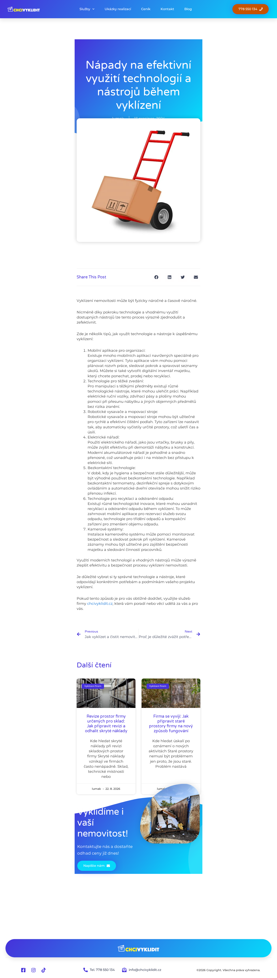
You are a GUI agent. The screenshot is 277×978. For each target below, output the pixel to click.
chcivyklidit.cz (100, 603)
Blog (188, 9)
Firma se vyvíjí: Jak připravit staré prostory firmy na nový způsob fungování (171, 723)
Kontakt (167, 9)
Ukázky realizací (118, 9)
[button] (156, 277)
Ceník (145, 9)
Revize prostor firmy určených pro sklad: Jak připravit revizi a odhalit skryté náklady (106, 723)
